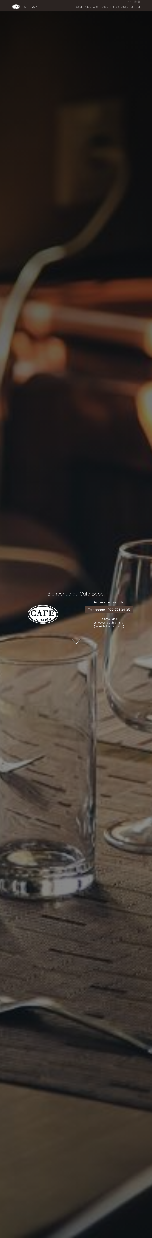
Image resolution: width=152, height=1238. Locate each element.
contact (135, 7)
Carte (105, 7)
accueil (78, 7)
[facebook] (135, 1)
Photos (114, 7)
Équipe (124, 7)
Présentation (92, 7)
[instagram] (139, 1)
